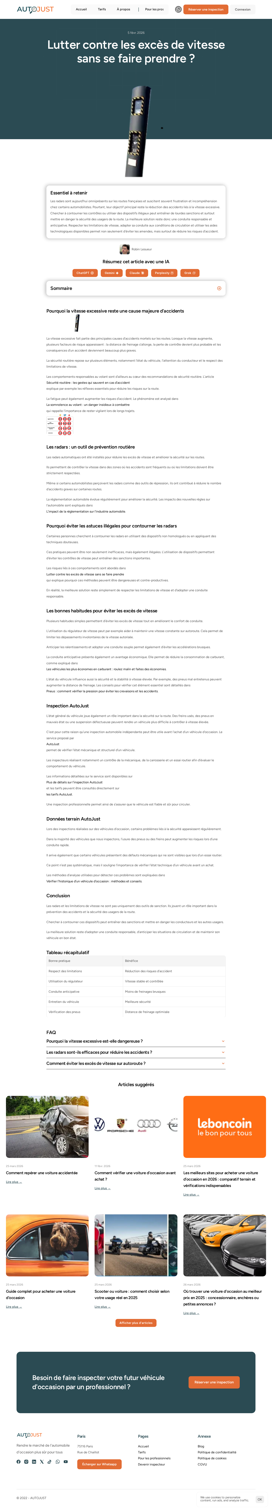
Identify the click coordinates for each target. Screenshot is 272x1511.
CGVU (202, 1464)
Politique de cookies (212, 1458)
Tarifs (102, 9)
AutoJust (52, 744)
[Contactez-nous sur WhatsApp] (178, 9)
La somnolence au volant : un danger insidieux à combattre (88, 405)
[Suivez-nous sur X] (42, 1462)
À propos (123, 9)
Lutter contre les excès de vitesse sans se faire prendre (85, 574)
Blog (201, 1446)
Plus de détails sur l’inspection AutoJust (74, 782)
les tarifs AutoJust (59, 794)
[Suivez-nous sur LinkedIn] (34, 1462)
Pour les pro (153, 9)
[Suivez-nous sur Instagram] (26, 1462)
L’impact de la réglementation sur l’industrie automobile (85, 511)
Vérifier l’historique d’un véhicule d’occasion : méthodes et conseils (94, 881)
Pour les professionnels (154, 1458)
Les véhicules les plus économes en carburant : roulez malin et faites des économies (106, 669)
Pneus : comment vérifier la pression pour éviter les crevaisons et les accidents (102, 691)
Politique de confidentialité (217, 1452)
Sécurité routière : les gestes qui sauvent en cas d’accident (88, 383)
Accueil (81, 9)
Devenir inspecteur (151, 1464)
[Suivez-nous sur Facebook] (19, 1462)
